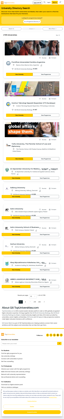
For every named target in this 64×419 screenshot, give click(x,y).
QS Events (30, 317)
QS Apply (39, 317)
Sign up (55, 2)
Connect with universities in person (11, 359)
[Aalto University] (7, 210)
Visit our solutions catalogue (9, 387)
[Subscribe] (59, 343)
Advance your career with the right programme (15, 369)
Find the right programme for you (11, 353)
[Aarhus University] (7, 245)
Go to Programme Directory (31, 21)
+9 (45, 265)
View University (19, 74)
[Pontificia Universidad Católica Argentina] (8, 63)
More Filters (52, 28)
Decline (32, 406)
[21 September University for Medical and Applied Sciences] (7, 170)
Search (11, 28)
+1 (17, 174)
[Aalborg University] (7, 189)
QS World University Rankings (41, 313)
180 (39, 302)
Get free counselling (7, 361)
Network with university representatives (13, 374)
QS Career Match (7, 323)
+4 (38, 247)
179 (35, 302)
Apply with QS (37, 3)
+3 (41, 65)
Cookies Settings (32, 401)
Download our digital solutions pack (12, 384)
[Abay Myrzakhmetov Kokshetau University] (7, 263)
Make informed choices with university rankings (15, 372)
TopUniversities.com (8, 311)
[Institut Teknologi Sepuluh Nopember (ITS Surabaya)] (8, 104)
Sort (57, 35)
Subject (31, 28)
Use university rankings (8, 356)
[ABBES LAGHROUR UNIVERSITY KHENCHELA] (7, 280)
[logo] (7, 2)
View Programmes (46, 74)
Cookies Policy (53, 397)
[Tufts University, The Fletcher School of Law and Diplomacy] (8, 145)
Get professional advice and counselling (13, 377)
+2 (40, 191)
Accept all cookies (32, 412)
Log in (48, 2)
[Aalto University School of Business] (7, 228)
